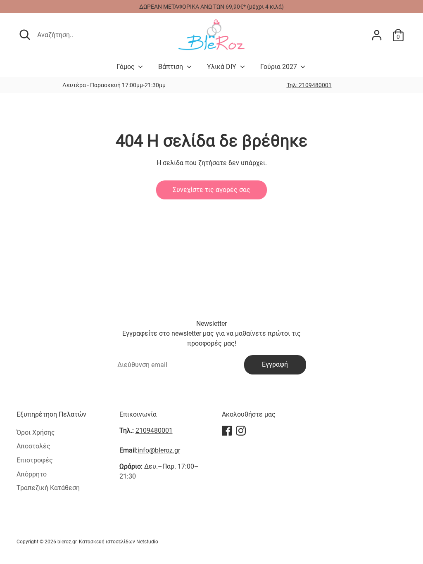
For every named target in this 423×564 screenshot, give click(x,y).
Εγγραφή (275, 364)
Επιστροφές (35, 460)
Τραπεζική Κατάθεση (48, 488)
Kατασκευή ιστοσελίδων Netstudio (118, 542)
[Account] (376, 35)
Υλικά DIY (222, 67)
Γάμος (126, 67)
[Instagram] (241, 431)
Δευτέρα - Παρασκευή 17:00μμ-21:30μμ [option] (114, 85)
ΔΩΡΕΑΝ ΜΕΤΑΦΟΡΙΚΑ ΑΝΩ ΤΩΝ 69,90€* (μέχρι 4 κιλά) (211, 6)
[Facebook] (227, 431)
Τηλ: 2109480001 (309, 85)
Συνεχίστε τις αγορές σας (211, 190)
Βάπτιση (171, 67)
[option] (309, 85)
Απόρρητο (32, 474)
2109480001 (154, 430)
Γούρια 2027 (279, 67)
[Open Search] (25, 34)
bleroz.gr (66, 542)
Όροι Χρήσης (36, 432)
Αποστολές (33, 446)
